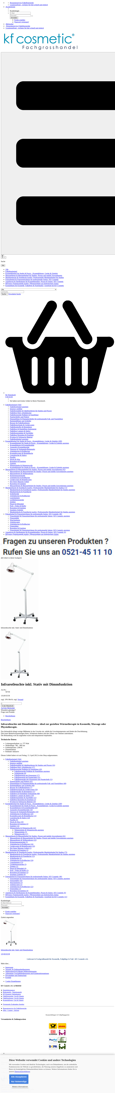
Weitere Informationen (20, 1086)
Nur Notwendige (19, 1081)
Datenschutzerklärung (22, 1071)
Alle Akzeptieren (19, 1077)
